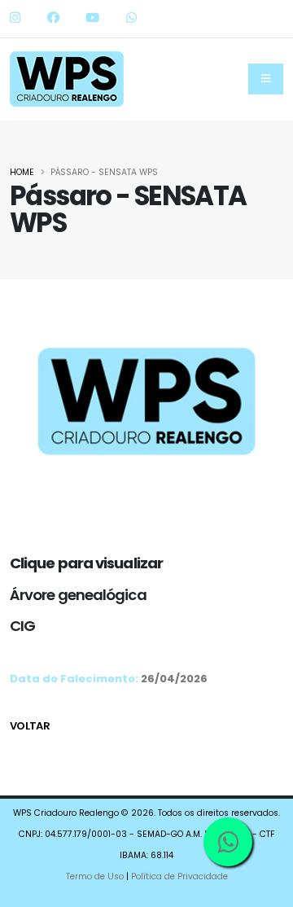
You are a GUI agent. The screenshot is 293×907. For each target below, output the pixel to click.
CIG (22, 626)
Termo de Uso (95, 876)
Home (22, 172)
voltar (30, 726)
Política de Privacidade (179, 876)
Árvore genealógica (78, 595)
